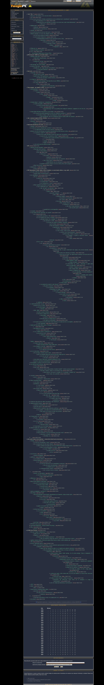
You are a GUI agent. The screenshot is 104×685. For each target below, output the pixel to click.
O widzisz (36, 90)
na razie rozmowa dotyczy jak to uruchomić (47, 105)
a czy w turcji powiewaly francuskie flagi (49, 393)
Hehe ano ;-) (43, 24)
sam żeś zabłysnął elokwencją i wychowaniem (61, 582)
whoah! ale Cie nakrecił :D (72, 567)
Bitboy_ (55, 33)
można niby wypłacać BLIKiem (51, 501)
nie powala (33, 599)
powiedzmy (56, 400)
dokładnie (39, 546)
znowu (64, 300)
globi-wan (14, 59)
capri (39, 530)
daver (48, 481)
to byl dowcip (40, 419)
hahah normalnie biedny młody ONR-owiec (47, 344)
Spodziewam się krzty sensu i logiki (68, 559)
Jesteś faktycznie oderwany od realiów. (66, 252)
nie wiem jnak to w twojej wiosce (48, 318)
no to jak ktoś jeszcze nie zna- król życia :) (41, 32)
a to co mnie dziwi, (35, 351)
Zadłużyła (42, 594)
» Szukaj (13, 15)
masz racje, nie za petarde (53, 374)
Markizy (35, 119)
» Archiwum (14, 14)
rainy (13, 62)
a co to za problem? (42, 510)
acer (32, 119)
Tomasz (37, 457)
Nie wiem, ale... (47, 395)
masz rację (65, 259)
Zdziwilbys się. (47, 435)
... (31, 59)
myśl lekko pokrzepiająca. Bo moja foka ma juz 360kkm (47, 81)
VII (62, 610)
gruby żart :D (37, 533)
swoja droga (40, 431)
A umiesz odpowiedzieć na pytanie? (52, 245)
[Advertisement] (64, 5)
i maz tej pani (53, 339)
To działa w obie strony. (55, 398)
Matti (47, 473)
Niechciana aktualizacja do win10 (35, 124)
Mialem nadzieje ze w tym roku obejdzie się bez (42, 33)
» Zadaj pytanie (15, 13)
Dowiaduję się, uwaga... (55, 289)
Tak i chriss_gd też (48, 160)
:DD (31, 541)
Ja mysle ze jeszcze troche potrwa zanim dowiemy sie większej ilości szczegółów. (53, 321)
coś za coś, (46, 515)
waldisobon (49, 149)
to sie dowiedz (50, 287)
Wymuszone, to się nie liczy (40, 28)
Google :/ (49, 97)
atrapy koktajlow (73, 262)
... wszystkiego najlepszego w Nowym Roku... (41, 53)
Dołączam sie (34, 48)
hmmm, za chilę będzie (39, 473)
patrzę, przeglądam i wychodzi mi (38, 491)
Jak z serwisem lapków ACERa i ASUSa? (37, 118)
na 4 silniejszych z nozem (46, 183)
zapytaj (45, 141)
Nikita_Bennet (47, 303)
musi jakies (46, 155)
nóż (35, 214)
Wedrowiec (37, 341)
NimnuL (48, 20)
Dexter (53, 212)
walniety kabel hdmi (35, 56)
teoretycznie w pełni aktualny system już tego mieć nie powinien (52, 134)
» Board (13, 12)
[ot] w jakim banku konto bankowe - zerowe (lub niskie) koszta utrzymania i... (45, 439)
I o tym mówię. (40, 385)
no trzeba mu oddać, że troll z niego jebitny (81, 568)
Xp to (41, 107)
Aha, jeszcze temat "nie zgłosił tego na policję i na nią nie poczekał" (76, 254)
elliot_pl (38, 453)
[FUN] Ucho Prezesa (32, 530)
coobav (35, 586)
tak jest (65, 295)
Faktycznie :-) (43, 154)
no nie (41, 180)
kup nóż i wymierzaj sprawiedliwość (42, 361)
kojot (45, 124)
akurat (35, 528)
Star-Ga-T (14, 50)
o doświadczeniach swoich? (47, 468)
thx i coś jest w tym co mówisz (51, 470)
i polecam (42, 334)
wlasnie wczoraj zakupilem (37, 147)
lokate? (42, 507)
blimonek (32, 145)
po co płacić (50, 517)
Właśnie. (39, 414)
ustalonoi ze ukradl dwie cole (41, 404)
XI (72, 611)
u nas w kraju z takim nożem (63, 230)
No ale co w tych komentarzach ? (45, 592)
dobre (32, 586)
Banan (37, 72)
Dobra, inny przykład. (42, 390)
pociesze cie (37, 429)
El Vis (84, 565)
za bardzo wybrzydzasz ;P (56, 519)
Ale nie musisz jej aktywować (51, 465)
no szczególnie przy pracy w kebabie (46, 217)
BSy (32, 527)
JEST (32, 584)
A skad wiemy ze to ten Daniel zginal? (43, 426)
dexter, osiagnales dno (75, 270)
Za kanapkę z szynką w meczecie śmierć (77, 235)
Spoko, (32, 341)
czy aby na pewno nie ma (46, 488)
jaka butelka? (69, 297)
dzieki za (36, 123)
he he (51, 452)
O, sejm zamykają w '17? (40, 20)
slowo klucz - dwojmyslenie (43, 378)
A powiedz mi (66, 204)
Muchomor (44, 414)
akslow (46, 49)
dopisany (36, 27)
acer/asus (33, 121)
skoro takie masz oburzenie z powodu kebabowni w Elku (47, 359)
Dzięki (54, 100)
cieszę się (39, 178)
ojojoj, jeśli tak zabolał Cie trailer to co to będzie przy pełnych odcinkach (57, 548)
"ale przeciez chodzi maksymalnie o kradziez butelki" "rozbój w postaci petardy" (56, 369)
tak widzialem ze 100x (49, 220)
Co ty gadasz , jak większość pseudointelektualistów (49, 409)
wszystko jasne (44, 486)
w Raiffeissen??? (51, 466)
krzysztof (55, 556)
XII (75, 611)
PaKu (13, 46)
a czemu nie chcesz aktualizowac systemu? (41, 128)
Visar (13, 64)
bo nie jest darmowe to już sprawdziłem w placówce (52, 463)
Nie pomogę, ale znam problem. (38, 64)
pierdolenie (36, 383)
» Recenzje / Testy (15, 26)
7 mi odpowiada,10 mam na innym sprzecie (44, 129)
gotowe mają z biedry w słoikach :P (71, 233)
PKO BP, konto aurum (36, 523)
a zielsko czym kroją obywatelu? (67, 232)
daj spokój (65, 257)
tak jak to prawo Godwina (43, 312)
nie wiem (46, 357)
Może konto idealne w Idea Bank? (39, 481)
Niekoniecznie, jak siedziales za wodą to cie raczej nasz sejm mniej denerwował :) (56, 22)
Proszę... (36, 418)
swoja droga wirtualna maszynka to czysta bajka (42, 111)
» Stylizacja (14, 17)
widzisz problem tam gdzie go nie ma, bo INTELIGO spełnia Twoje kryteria (54, 445)
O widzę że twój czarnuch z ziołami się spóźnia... (62, 578)
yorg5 (55, 474)
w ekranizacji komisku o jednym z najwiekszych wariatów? (77, 561)
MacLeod (41, 27)
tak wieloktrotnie (67, 281)
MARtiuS (45, 103)
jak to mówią (53, 224)
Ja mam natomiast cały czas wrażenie (56, 158)
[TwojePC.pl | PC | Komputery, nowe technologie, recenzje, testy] (13, 1)
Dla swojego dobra (74, 268)
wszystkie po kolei (41, 333)
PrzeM (45, 422)
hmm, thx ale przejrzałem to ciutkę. (48, 447)
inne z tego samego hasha (50, 336)
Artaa (13, 61)
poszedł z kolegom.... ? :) (56, 193)
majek (49, 69)
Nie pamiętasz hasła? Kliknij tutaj (33, 680)
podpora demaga (63, 401)
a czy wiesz (37, 382)
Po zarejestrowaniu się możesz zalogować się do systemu (39, 679)
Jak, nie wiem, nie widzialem (47, 188)
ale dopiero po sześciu (39, 328)
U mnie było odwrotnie (42, 69)
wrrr (36, 30)
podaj (38, 92)
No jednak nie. (53, 248)
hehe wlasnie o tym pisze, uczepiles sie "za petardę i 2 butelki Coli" (60, 372)
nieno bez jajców (38, 406)
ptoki (71, 19)
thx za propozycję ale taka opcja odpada (43, 444)
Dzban (13, 51)
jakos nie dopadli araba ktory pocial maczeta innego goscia (51, 354)
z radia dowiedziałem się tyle (37, 303)
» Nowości (13, 22)
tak (47, 246)
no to (32, 51)
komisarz (48, 37)
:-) (44, 413)
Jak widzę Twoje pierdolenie (73, 206)
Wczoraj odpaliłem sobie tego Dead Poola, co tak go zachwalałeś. (59, 550)
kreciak (42, 56)
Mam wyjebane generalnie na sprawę (42, 184)
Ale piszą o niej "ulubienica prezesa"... (46, 536)
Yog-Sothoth (47, 87)
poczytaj (36, 591)
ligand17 (13, 55)
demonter (54, 352)
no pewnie (33, 211)
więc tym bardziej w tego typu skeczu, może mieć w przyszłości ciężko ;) (57, 538)
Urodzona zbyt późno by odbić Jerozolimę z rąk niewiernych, (45, 401)
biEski (43, 523)
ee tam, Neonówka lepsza (37, 543)
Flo (12, 52)
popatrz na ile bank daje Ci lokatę (45, 506)
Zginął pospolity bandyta (36, 403)
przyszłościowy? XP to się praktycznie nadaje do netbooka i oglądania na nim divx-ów (64, 108)
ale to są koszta (44, 497)
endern (84, 267)
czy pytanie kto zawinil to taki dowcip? (49, 284)
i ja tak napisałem (41, 323)
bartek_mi (42, 84)
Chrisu (13, 54)
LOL (67, 564)
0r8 (48, 142)
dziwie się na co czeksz (39, 305)
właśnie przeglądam (38, 455)
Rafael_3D (48, 132)
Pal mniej (59, 201)
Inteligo (32, 440)
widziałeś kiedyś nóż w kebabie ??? (48, 219)
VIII (65, 610)
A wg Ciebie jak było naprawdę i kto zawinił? (41, 212)
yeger (42, 66)
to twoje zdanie (63, 282)
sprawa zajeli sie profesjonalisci (41, 173)
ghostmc (47, 74)
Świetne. (49, 338)
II (50, 610)
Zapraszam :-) (34, 167)
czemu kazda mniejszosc (40, 37)
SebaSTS (55, 53)
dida (57, 525)
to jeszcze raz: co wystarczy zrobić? (49, 136)
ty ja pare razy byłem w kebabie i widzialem (57, 222)
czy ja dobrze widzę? (39, 458)
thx (34, 479)
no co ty (36, 421)
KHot (13, 60)
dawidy (13, 45)
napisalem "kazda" (51, 43)
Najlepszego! (34, 25)
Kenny (51, 76)
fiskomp (54, 15)
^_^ (44, 139)
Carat (74, 445)
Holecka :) (36, 535)
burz (39, 590)
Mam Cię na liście (38, 165)
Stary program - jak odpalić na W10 (35, 87)
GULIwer (73, 281)
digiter (44, 403)
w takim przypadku (38, 103)
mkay (41, 94)
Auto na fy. (30, 71)
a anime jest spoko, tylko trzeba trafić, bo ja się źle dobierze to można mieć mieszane (71, 573)
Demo (34, 17)
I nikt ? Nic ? (30, 14)
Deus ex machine (51, 118)
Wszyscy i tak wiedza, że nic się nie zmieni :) (41, 15)
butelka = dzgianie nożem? (76, 267)
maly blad (33, 72)
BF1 (28, 145)
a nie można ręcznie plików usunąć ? (42, 144)
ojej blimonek (56, 227)
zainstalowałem (34, 89)
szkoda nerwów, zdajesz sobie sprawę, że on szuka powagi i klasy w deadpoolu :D (71, 553)
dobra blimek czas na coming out (55, 162)
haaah (45, 142)
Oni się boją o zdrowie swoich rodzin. (42, 352)
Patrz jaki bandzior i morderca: (57, 225)
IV (55, 610)
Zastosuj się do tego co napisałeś (74, 565)
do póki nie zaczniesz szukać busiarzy (46, 77)
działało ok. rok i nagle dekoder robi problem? (44, 67)
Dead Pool (49, 551)
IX (67, 611)
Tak (44, 189)
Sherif (13, 44)
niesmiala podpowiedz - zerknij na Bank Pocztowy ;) (43, 525)
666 (35, 587)
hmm (38, 84)
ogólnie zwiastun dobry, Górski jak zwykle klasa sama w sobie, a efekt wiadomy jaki (50, 540)
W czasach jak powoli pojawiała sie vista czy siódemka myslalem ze (50, 113)
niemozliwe (43, 40)
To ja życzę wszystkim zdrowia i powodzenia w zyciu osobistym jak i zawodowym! (50, 19)
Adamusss (81, 567)
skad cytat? (56, 290)
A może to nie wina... (36, 66)
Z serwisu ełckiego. (61, 292)
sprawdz (33, 126)
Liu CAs (13, 58)
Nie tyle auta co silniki (39, 74)
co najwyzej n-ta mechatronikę (47, 85)
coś (38, 462)
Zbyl (12, 66)
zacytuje (33, 375)
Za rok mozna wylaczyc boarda (41, 35)
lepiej (71, 238)
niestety (45, 95)
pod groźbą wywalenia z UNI (44, 215)
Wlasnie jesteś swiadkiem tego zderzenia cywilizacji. (46, 408)
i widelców (39, 302)
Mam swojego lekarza (65, 202)
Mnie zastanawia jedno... (36, 380)
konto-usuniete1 (38, 126)
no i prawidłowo (34, 175)
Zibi (38, 25)
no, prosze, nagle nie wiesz (53, 396)
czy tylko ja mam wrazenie (37, 364)
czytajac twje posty (38, 343)
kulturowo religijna (61, 196)
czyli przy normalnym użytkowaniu (45, 475)
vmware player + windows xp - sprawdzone (41, 102)
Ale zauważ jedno (38, 388)
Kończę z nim (73, 571)
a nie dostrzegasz (41, 307)
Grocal (47, 139)
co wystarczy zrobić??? (39, 132)
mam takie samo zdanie (49, 502)
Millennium (33, 478)
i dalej (61, 299)
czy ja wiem (56, 520)
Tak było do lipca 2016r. (42, 484)
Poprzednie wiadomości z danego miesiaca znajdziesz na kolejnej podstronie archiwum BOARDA (58, 602)
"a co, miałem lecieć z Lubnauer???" (42, 331)
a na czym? (43, 499)
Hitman (57, 77)
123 (31, 17)
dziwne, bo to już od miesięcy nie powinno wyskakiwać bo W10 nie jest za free (49, 131)
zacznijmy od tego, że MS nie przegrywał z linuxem (49, 114)
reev (33, 59)
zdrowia (32, 30)
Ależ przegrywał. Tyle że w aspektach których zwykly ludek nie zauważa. (57, 116)
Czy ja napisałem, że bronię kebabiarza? (82, 271)
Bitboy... (52, 45)
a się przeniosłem (51, 504)
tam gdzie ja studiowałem (50, 320)
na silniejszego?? (44, 181)
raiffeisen (33, 457)
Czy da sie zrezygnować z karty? (42, 442)
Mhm (54, 194)
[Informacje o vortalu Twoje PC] (22, 1)
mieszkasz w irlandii (45, 434)
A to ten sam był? (44, 356)
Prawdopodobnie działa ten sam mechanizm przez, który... (51, 38)
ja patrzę (46, 317)
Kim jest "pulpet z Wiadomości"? (38, 532)
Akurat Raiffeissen (38, 460)
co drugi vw (33, 79)
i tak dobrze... (40, 422)
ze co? (38, 387)
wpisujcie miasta (44, 424)
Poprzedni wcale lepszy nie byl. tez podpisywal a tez (46, 597)
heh (38, 152)
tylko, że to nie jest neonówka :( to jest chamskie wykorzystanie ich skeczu (52, 545)
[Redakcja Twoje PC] (32, 1)
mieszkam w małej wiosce (43, 313)
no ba (35, 365)
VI (60, 610)
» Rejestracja (14, 30)
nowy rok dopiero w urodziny (37, 50)
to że (41, 514)
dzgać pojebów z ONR (71, 260)
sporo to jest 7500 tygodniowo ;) (41, 76)
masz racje (36, 367)
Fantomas (40, 176)
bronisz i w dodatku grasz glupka (84, 274)
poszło (51, 98)
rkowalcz (40, 89)
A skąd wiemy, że (35, 416)
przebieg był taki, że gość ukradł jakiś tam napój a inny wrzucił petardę (70, 249)
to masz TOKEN (48, 449)
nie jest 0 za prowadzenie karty (41, 483)
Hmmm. (58, 229)
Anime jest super (57, 576)
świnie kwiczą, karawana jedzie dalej (39, 589)
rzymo (33, 471)
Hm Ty (35, 176)
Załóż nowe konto (30, 678)
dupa (41, 476)
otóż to (35, 377)
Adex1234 (39, 79)
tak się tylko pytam (74, 207)
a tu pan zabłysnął (35, 171)
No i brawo (62, 199)
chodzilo (75, 277)
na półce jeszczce (51, 450)
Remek (41, 416)
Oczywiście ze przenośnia (66, 198)
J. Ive (37, 587)
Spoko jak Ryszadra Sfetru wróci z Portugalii (41, 325)
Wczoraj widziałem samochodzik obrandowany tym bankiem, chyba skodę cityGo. (53, 494)
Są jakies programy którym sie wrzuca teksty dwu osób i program (55, 163)
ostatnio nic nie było (38, 61)
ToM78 (13, 63)
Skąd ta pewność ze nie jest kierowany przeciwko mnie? (50, 432)
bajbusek (39, 48)
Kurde (35, 168)
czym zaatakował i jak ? (43, 186)
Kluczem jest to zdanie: (49, 41)
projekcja (49, 157)
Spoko (48, 191)
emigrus (13, 47)
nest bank (36, 522)
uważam (42, 308)
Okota (56, 240)
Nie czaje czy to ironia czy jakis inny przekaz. (51, 411)
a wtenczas (40, 347)
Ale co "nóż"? (40, 241)
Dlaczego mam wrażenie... (40, 149)
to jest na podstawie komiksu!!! (64, 557)
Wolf (66, 38)
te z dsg (36, 82)
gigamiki (48, 346)
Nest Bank (33, 492)
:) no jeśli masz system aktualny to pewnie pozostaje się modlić (59, 137)
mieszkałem (43, 315)
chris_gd (53, 102)
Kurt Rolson (50, 427)
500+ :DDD (36, 310)
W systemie (46, 489)
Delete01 (36, 14)
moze (38, 330)
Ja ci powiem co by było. (40, 346)
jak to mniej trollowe (42, 150)
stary (64, 279)
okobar (44, 476)
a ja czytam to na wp (65, 294)
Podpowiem (56, 46)
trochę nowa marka (38, 509)
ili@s (41, 152)
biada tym (39, 496)
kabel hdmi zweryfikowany (40, 58)
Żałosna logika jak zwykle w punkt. (39, 427)
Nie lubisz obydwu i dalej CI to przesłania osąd (51, 370)
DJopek (13, 53)
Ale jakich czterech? (48, 286)
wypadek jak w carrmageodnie (51, 209)
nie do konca (34, 453)
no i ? (41, 391)
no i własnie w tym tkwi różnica (47, 349)
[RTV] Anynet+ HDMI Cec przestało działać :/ (38, 54)
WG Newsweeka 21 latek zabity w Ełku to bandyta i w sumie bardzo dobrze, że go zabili (48, 170)
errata (41, 512)
